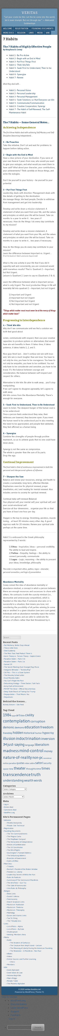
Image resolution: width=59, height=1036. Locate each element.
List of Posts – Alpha (15, 926)
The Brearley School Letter (14, 675)
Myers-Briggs (12, 978)
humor (38, 733)
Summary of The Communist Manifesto (22, 880)
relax (27, 763)
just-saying (16, 744)
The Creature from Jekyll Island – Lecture (26, 945)
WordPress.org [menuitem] (18, 1000)
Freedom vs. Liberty (14, 872)
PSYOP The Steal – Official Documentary (19, 689)
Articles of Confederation (16, 844)
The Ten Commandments (17, 834)
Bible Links (11, 893)
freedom (46, 727)
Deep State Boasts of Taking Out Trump (19, 691)
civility (29, 715)
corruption (37, 721)
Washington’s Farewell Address (19, 853)
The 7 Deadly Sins (14, 921)
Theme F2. (40, 992)
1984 (7, 714)
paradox (12, 763)
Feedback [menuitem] (16, 1014)
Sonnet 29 (8, 664)
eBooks (9, 953)
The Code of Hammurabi (16, 885)
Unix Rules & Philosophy (16, 888)
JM (5, 744)
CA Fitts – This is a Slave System (17, 672)
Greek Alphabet (13, 970)
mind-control (31, 750)
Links (31, 32)
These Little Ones (11, 648)
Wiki (47, 32)
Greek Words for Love (15, 973)
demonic (8, 727)
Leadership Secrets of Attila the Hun (21, 874)
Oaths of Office (12, 861)
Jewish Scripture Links (16, 902)
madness (11, 750)
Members (11, 964)
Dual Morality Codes (12, 678)
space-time (8, 768)
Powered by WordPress (24, 992)
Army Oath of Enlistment (13, 686)
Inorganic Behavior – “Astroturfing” (17, 670)
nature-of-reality (17, 757)
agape (14, 716)
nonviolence (47, 758)
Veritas (29, 13)
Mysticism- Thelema (15, 907)
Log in (6, 804)
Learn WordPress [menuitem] (19, 1007)
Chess (12, 962)
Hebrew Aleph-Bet (14, 975)
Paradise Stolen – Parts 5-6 (14, 659)
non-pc (37, 757)
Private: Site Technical (15, 825)
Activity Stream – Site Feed (13, 704)
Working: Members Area (16, 934)
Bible (22, 715)
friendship (7, 733)
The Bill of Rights (13, 850)
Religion (21, 32)
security (47, 763)
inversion (48, 738)
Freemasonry (12, 899)
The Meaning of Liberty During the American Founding (31, 948)
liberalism (42, 744)
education (32, 727)
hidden (18, 732)
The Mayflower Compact (16, 839)
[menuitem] (32, 1027)
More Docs (8, 32)
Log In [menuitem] (12, 1018)
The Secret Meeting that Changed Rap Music (21, 667)
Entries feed (8, 807)
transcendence (17, 774)
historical (29, 733)
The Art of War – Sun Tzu (16, 883)
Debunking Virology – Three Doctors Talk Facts (22, 683)
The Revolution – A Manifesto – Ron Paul (25, 951)
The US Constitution (15, 847)
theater (20, 768)
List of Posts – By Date (15, 929)
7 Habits (10, 866)
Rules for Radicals (14, 877)
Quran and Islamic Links (16, 915)
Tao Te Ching (12, 918)
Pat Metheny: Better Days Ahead (16, 645)
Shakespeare (12, 932)
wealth (28, 780)
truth (36, 774)
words (38, 780)
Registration (21, 28)
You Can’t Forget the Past (14, 680)
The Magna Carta (14, 836)
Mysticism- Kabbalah (15, 904)
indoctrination (28, 738)
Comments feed (10, 810)
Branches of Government (16, 858)
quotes (20, 763)
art (18, 715)
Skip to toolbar (9, 996)
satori (39, 763)
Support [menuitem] (15, 1011)
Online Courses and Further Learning (21, 959)
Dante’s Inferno (13, 896)
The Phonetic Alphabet (16, 983)
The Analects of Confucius (20, 943)
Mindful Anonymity (14, 823)
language (29, 745)
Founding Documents (42, 28)
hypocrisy (48, 733)
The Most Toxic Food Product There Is (18, 653)
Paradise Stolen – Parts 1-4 (14, 661)
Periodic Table (12, 981)
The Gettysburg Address (16, 855)
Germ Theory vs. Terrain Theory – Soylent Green (22, 656)
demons (19, 727)
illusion (9, 738)
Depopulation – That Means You (16, 694)
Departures (8, 697)
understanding (13, 780)
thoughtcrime (33, 768)
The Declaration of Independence (20, 842)
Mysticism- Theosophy (15, 910)
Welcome (7, 28)
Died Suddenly (9, 650)
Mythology (11, 913)
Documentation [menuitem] (19, 1004)
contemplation (16, 721)
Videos (9, 956)
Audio (9, 940)
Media (40, 32)
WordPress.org (9, 812)
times (45, 768)
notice (5, 763)
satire (32, 763)
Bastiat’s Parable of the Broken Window (22, 869)
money (48, 751)
